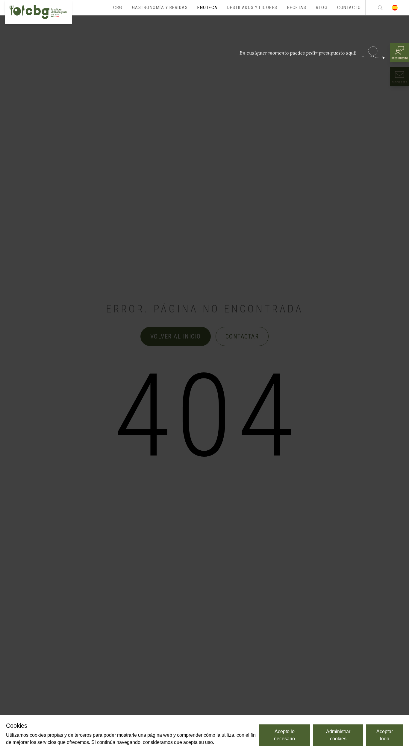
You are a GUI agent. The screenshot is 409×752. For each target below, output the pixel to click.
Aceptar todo (384, 735)
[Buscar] (380, 7)
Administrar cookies (338, 735)
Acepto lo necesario (284, 735)
